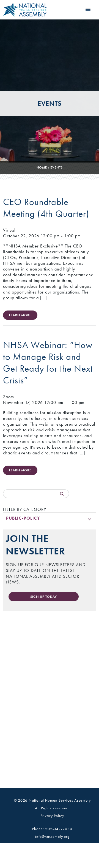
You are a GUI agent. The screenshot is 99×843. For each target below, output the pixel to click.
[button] (88, 9)
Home (42, 167)
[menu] (49, 518)
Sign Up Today (43, 596)
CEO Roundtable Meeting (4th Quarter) (46, 208)
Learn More (20, 315)
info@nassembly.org (52, 836)
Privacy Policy (52, 815)
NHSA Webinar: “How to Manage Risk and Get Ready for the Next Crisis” (48, 362)
